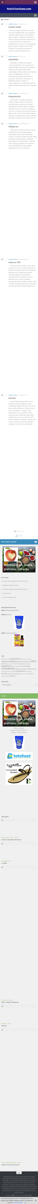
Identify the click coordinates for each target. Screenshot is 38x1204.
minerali (26, 666)
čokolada (12, 676)
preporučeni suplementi (10, 610)
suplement (20, 671)
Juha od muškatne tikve (9, 597)
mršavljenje (8, 668)
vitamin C (31, 673)
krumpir (16, 666)
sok (15, 671)
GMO (33, 661)
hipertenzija (8, 663)
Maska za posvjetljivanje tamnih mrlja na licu (15, 581)
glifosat (18, 661)
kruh (13, 666)
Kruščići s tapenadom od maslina (11, 839)
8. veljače (4, 863)
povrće (26, 669)
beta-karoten (24, 659)
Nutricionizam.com (19, 8)
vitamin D (3, 676)
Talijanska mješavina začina (10, 585)
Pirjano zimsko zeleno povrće (10, 1165)
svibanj (27, 671)
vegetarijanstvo (21, 673)
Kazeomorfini (15, 96)
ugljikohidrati (10, 673)
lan (20, 666)
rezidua (11, 671)
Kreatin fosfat (15, 27)
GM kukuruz (25, 661)
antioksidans (15, 659)
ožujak (17, 669)
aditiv (4, 659)
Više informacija (17, 1202)
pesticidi (21, 669)
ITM (12, 663)
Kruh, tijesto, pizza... (7, 837)
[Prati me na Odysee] (35, 542)
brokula (29, 659)
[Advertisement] (19, 799)
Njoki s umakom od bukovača (10, 1002)
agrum (7, 659)
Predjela (4, 1023)
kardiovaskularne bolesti (23, 664)
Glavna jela (4, 1000)
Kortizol (12, 398)
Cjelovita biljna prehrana (9, 1162)
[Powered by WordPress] (13, 1195)
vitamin (26, 673)
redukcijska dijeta (5, 671)
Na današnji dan (6, 861)
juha (15, 663)
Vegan (16, 837)
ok (25, 1202)
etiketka (12, 661)
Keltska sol (13, 126)
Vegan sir (4, 1025)
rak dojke (34, 669)
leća (22, 666)
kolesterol (6, 666)
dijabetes (4, 661)
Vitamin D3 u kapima (9, 633)
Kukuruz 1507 (15, 262)
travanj (4, 674)
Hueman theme (28, 1195)
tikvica (30, 671)
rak (30, 669)
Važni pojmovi (13, 24)
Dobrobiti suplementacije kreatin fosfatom (15, 589)
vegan (16, 673)
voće (7, 676)
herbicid (3, 664)
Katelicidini (13, 59)
